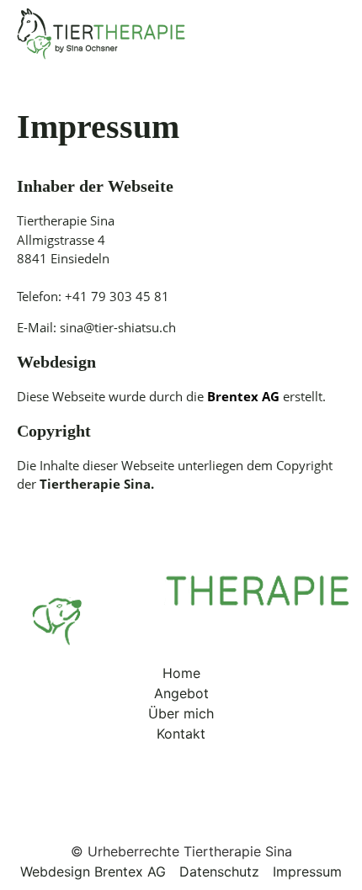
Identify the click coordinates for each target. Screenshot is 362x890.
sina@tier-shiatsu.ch (118, 327)
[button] (328, 34)
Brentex (234, 396)
